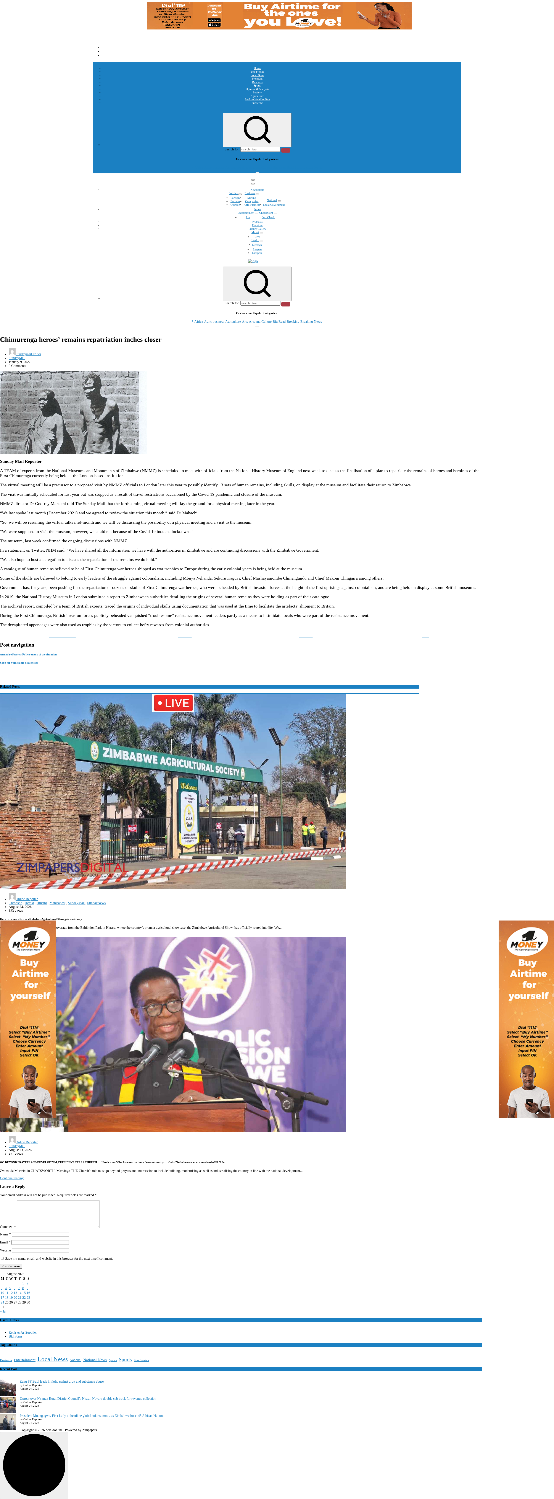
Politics (233, 193)
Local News (257, 75)
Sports (257, 85)
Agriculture (257, 96)
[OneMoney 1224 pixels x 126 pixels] (279, 28)
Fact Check (268, 217)
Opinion (235, 204)
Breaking (293, 167)
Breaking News (311, 167)
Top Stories (257, 71)
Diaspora (257, 252)
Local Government (274, 204)
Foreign (235, 197)
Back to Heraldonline (257, 99)
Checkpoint (266, 212)
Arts (245, 167)
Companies (251, 201)
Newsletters (257, 189)
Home (257, 68)
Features (235, 201)
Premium (257, 78)
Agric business (214, 167)
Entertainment (246, 212)
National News (95, 1360)
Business (257, 82)
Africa (198, 167)
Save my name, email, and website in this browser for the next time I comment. (59, 1258)
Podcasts (257, 221)
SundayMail (17, 358)
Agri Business (252, 204)
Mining (251, 197)
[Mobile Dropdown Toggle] (240, 194)
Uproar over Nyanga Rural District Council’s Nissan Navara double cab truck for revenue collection (88, 1398)
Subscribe (257, 102)
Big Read (279, 167)
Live (257, 236)
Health (255, 240)
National (272, 200)
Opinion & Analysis (257, 89)
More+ (255, 232)
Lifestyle (257, 244)
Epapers (257, 249)
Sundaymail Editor (28, 354)
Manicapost (57, 903)
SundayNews (96, 903)
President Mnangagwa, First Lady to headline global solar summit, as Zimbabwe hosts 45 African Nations (92, 1416)
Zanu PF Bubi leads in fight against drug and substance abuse (62, 1381)
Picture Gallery (257, 228)
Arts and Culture (260, 167)
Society (257, 92)
